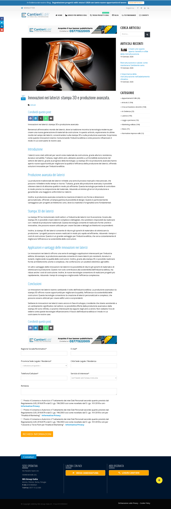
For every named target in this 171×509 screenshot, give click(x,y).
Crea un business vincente (132, 107)
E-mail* (74, 349)
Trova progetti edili (100, 14)
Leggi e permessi (128, 120)
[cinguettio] (141, 8)
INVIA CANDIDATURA (86, 473)
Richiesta (25, 386)
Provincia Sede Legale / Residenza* (36, 361)
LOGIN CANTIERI (130, 472)
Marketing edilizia (128, 124)
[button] (159, 480)
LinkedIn (2, 26)
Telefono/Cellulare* (29, 373)
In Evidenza (126, 111)
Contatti (145, 15)
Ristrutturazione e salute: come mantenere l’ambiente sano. (134, 64)
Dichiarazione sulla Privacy (128, 503)
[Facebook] (138, 8)
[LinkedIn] (148, 8)
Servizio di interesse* (80, 373)
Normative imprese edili (131, 133)
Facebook (2, 19)
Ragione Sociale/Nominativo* (34, 349)
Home (60, 15)
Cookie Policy (145, 503)
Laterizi (125, 116)
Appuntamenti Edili (129, 98)
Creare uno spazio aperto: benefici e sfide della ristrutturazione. (134, 51)
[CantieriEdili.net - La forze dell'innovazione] (35, 15)
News (124, 129)
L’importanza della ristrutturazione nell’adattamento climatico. (135, 76)
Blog (117, 15)
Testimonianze (130, 15)
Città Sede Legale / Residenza (83, 361)
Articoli (33, 105)
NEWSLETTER (29, 8)
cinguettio (2, 22)
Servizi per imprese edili (77, 15)
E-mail (2, 30)
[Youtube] (145, 8)
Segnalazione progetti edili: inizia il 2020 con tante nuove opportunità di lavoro (89, 2)
